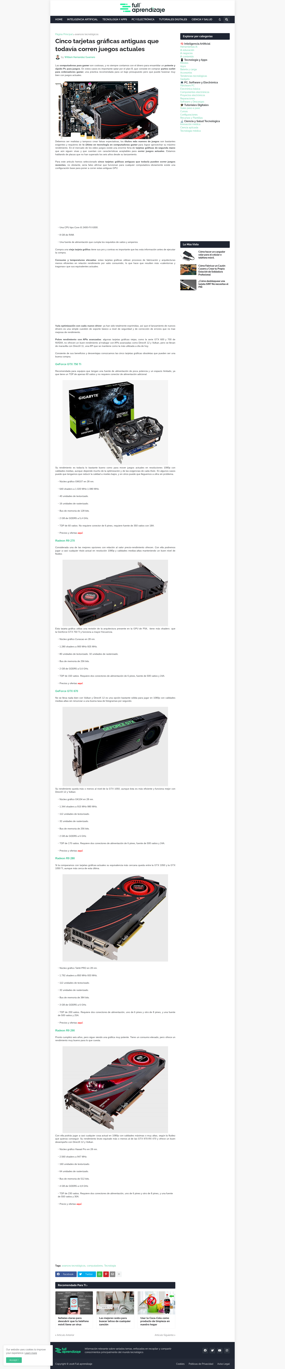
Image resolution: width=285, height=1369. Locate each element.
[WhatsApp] (99, 1274)
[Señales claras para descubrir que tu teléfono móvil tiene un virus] (74, 1302)
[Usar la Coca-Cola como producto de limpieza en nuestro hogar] (156, 1302)
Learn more (31, 1353)
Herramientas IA (188, 46)
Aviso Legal (223, 1364)
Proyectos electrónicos (192, 95)
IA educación (187, 50)
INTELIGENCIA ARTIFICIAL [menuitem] (82, 19)
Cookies (180, 1364)
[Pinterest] (106, 1274)
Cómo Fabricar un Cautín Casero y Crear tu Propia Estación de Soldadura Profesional (211, 270)
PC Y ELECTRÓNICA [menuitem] (143, 19)
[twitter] (212, 1350)
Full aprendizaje (83, 1364)
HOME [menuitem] (59, 19)
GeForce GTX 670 (66, 691)
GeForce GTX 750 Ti (68, 364)
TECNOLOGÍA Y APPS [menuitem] (114, 19)
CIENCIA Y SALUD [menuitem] (202, 19)
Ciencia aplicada (189, 127)
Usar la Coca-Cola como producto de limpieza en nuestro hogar (155, 1321)
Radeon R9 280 (65, 858)
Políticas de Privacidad (201, 1364)
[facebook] (205, 1350)
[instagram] (227, 1350)
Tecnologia (110, 1265)
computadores (95, 1265)
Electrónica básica (190, 88)
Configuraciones (189, 114)
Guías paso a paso (190, 108)
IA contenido (187, 56)
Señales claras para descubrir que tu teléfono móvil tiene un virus (73, 1321)
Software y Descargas (192, 101)
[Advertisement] (116, 198)
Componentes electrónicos (194, 92)
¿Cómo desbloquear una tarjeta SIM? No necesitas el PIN (213, 284)
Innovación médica (190, 124)
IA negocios (186, 53)
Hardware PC (187, 85)
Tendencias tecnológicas (193, 76)
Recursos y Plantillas (191, 117)
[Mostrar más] (119, 1274)
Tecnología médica (190, 131)
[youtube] (219, 1350)
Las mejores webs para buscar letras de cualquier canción (115, 1321)
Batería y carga (188, 69)
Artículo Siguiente (164, 1335)
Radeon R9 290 (65, 1030)
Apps (183, 66)
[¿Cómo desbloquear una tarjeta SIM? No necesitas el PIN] (188, 285)
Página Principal (64, 34)
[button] (219, 19)
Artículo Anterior (65, 1335)
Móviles (184, 63)
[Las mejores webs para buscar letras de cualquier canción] (115, 1302)
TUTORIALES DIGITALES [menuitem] (173, 19)
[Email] (112, 1274)
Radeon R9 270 (65, 540)
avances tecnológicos (86, 34)
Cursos (184, 111)
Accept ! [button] (13, 1360)
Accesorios (186, 72)
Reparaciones (187, 98)
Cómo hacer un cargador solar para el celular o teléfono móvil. (211, 254)
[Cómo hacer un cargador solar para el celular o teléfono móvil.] (188, 255)
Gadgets (185, 79)
